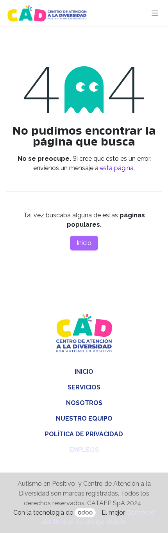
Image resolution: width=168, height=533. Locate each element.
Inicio (84, 243)
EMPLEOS (84, 449)
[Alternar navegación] (155, 12)
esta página (117, 168)
